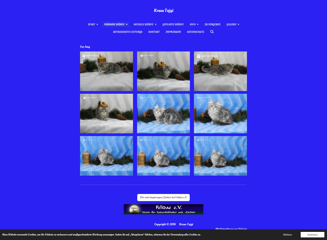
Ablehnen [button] (287, 234)
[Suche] (212, 31)
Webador (242, 229)
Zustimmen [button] (312, 234)
